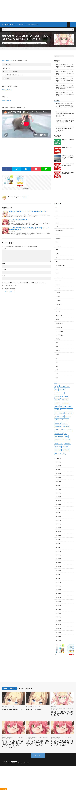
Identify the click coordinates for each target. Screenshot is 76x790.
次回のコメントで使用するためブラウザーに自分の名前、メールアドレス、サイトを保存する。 (24, 282)
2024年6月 (58, 473)
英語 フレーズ (58, 453)
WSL (56, 413)
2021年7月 (58, 551)
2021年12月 (58, 539)
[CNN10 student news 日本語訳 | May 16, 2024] (57, 166)
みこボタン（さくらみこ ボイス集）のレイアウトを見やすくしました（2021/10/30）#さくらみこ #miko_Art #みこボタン (13, 744)
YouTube (58, 284)
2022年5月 (58, 524)
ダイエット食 (58, 423)
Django (57, 218)
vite (57, 269)
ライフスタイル (59, 331)
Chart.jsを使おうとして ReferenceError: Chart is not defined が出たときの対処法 (65, 113)
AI (56, 207)
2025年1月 (58, 465)
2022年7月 (58, 520)
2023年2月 (58, 500)
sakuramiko (69, 409)
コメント (4, 248)
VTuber (57, 273)
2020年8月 (58, 586)
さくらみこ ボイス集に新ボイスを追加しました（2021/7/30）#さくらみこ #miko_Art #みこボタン (37, 743)
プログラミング (59, 323)
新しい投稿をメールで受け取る (9, 288)
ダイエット (58, 308)
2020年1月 (58, 609)
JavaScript (58, 238)
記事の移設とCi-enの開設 (34, 709)
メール (4, 269)
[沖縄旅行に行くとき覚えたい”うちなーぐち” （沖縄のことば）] (57, 158)
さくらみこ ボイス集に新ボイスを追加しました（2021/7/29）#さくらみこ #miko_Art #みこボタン (62, 743)
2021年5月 (58, 558)
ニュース (58, 311)
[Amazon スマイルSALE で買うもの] (57, 142)
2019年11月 (58, 613)
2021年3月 (58, 566)
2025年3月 (58, 462)
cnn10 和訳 (57, 399)
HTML (57, 234)
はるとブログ (14, 761)
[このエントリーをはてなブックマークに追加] (26, 169)
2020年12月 (58, 574)
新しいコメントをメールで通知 (9, 285)
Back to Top (38, 755)
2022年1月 (58, 535)
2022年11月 (58, 512)
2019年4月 (58, 636)
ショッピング (59, 304)
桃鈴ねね (35, 43)
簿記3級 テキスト (59, 443)
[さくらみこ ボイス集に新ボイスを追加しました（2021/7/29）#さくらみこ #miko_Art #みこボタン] (5, 230)
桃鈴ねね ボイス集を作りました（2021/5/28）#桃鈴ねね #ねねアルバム (28, 211)
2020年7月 (58, 589)
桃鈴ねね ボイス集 (7, 60)
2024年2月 (58, 481)
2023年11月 (58, 485)
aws (57, 211)
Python (57, 253)
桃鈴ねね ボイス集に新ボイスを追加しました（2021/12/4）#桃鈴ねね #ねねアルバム (65, 73)
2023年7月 (58, 493)
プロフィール (59, 327)
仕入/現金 (57, 429)
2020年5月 (58, 597)
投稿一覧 (25, 197)
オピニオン (58, 300)
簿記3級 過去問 (66, 450)
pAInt (57, 242)
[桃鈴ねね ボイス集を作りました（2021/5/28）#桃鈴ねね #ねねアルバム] (5, 213)
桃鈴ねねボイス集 (41, 43)
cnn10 (56, 389)
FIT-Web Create (14, 762)
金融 (57, 373)
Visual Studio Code (60, 265)
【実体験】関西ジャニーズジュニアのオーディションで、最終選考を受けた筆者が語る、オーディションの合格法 (64, 105)
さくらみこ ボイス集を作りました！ (19, 219)
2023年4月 (58, 496)
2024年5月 (58, 477)
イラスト (58, 292)
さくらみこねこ (69, 413)
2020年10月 (58, 578)
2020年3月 (58, 605)
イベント (58, 288)
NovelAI (57, 409)
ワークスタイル (59, 335)
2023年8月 (58, 489)
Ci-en (40, 706)
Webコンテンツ (13, 43)
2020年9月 (58, 582)
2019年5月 (58, 632)
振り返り (58, 350)
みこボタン (68, 416)
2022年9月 (58, 516)
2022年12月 (58, 508)
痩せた (66, 436)
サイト (3, 275)
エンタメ (58, 296)
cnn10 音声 (57, 403)
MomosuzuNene (25, 43)
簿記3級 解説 (58, 450)
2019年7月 (58, 624)
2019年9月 (58, 617)
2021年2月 (58, 570)
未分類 (57, 354)
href (61, 406)
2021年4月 (58, 562)
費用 (64, 453)
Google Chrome (59, 230)
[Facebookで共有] (7, 169)
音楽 (57, 377)
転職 (57, 370)
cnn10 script (62, 389)
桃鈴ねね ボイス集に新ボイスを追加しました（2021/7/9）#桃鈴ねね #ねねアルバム (65, 80)
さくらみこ (61, 413)
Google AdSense (65, 403)
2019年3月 (58, 640)
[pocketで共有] (36, 169)
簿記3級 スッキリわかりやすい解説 (62, 439)
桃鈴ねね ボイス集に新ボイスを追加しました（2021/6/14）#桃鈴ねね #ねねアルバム (65, 94)
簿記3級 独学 (58, 446)
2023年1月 (58, 504)
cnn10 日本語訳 (65, 399)
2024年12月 (58, 469)
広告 (57, 342)
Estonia (57, 222)
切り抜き (58, 339)
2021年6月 (58, 555)
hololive (20, 43)
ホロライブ (31, 43)
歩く (66, 433)
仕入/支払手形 (66, 426)
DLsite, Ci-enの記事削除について (12, 709)
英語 (57, 362)
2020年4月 (58, 601)
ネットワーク (59, 315)
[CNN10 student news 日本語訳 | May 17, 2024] (57, 175)
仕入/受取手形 (58, 426)
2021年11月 (58, 543)
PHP (57, 249)
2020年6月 (58, 593)
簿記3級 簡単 (65, 446)
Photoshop (58, 246)
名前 (3, 263)
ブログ (57, 319)
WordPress (27, 762)
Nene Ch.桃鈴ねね (7, 100)
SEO (57, 261)
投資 (57, 346)
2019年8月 (58, 620)
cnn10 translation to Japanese (61, 396)
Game (57, 226)
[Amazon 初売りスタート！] (57, 150)
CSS (57, 215)
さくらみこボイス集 (59, 416)
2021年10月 (58, 547)
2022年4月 (58, 527)
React (57, 257)
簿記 (57, 358)
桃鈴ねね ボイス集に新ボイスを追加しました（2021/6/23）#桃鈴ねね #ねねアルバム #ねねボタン (65, 87)
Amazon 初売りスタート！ (67, 147)
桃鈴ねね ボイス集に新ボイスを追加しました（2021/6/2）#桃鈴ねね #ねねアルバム (65, 66)
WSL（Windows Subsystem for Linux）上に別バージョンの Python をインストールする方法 (65, 128)
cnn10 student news (59, 393)
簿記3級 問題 (67, 443)
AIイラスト (62, 386)
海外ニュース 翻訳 (59, 436)
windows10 (58, 280)
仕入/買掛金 (63, 429)
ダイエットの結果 (65, 419)
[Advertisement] (38, 11)
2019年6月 (58, 628)
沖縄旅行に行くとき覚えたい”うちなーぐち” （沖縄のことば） (67, 157)
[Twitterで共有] (16, 169)
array (68, 386)
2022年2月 (58, 531)
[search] (73, 29)
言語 (57, 366)
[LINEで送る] (46, 169)
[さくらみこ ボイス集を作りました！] (5, 222)
